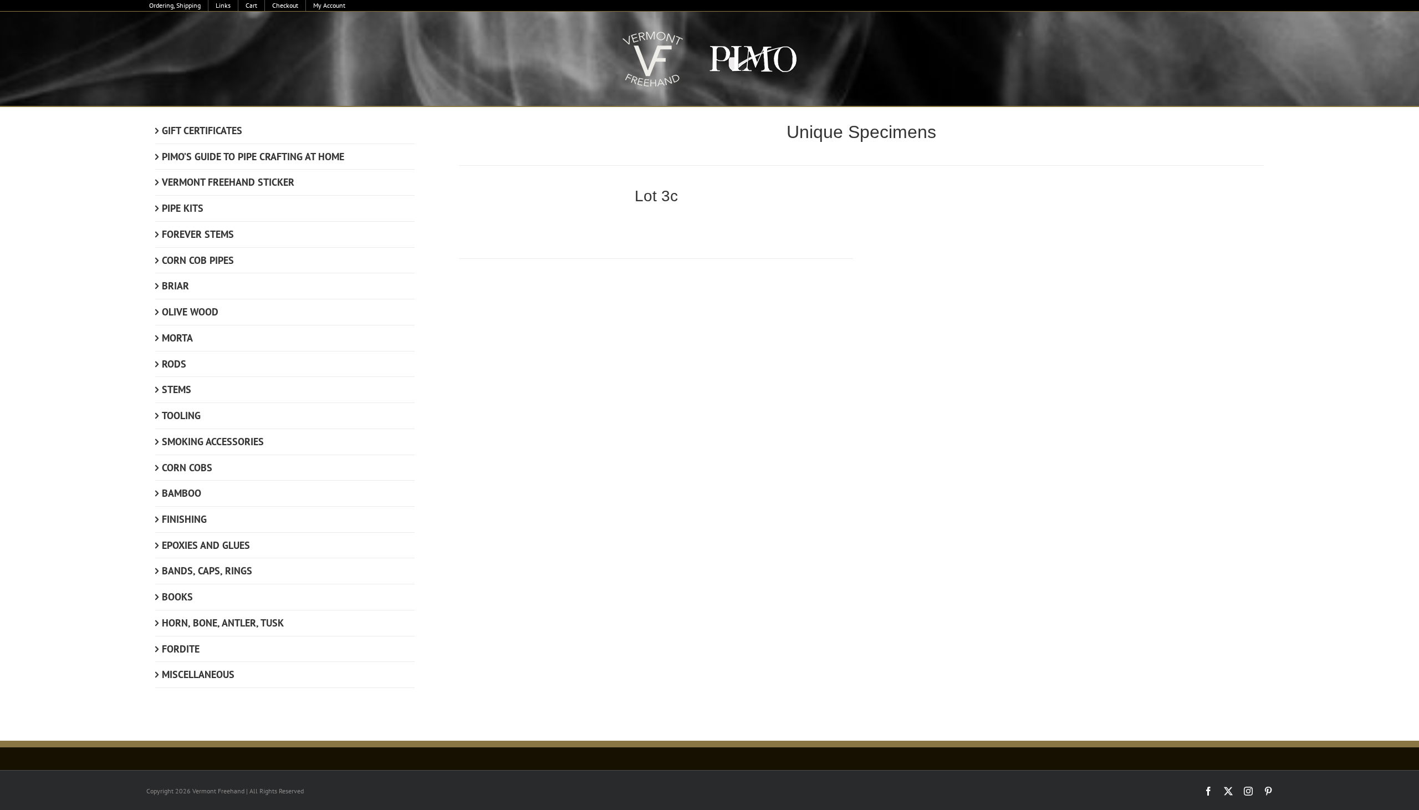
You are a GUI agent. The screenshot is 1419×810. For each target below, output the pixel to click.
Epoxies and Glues (206, 545)
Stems (176, 389)
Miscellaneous (198, 674)
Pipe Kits (182, 208)
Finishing (184, 519)
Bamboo (181, 493)
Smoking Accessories (213, 441)
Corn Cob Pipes (198, 260)
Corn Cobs (187, 467)
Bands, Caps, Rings (207, 570)
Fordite (181, 649)
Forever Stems (198, 234)
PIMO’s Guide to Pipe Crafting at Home (253, 156)
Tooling (181, 415)
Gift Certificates (202, 130)
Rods (174, 364)
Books (177, 596)
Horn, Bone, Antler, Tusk (223, 623)
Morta (177, 338)
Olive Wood (190, 311)
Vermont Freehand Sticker (228, 182)
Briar (175, 285)
